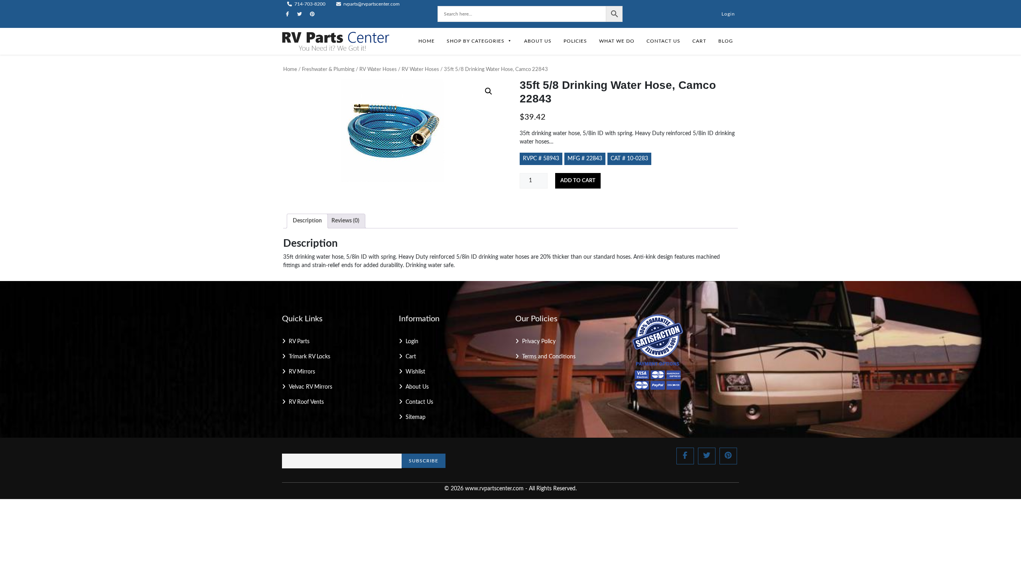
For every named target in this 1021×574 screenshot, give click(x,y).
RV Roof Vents (306, 402)
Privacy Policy (539, 341)
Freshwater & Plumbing (328, 69)
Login (728, 14)
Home (426, 41)
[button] (488, 91)
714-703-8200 (309, 4)
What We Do (617, 41)
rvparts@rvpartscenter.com (371, 4)
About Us (538, 41)
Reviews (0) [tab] (345, 221)
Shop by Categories (476, 41)
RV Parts (299, 341)
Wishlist (415, 372)
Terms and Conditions (549, 357)
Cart (699, 41)
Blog (725, 41)
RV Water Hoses (378, 69)
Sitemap (416, 417)
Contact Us (663, 41)
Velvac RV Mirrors (310, 387)
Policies (575, 41)
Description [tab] (307, 221)
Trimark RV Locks (309, 357)
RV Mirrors (302, 372)
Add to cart (577, 180)
